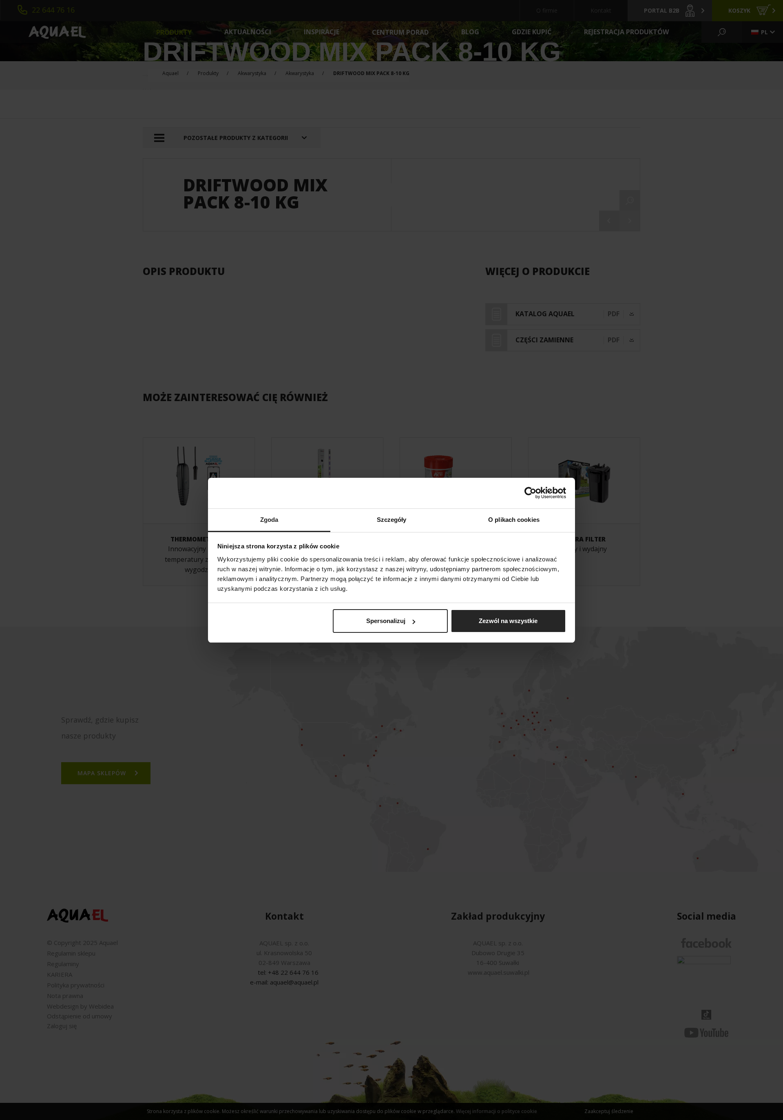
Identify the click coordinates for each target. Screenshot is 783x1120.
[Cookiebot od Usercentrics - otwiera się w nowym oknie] (530, 493)
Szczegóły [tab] (392, 519)
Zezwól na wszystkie (508, 620)
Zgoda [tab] (269, 519)
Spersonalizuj (385, 620)
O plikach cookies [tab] (514, 519)
